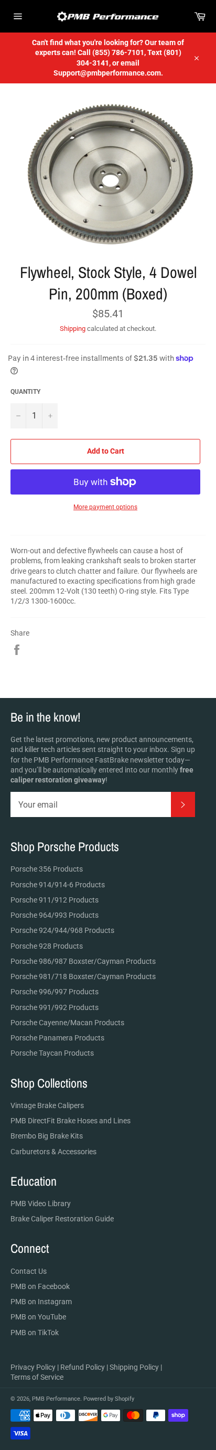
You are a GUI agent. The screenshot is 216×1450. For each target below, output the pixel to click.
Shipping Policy (134, 1367)
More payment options (105, 507)
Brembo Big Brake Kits (46, 1136)
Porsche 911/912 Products (54, 900)
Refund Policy (82, 1367)
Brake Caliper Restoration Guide (62, 1219)
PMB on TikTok (34, 1332)
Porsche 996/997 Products (54, 991)
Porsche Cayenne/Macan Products (67, 1022)
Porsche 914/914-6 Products (57, 884)
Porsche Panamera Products (57, 1038)
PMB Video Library (40, 1203)
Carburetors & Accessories (53, 1151)
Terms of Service (36, 1377)
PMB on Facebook (40, 1286)
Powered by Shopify (108, 1398)
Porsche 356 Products (46, 869)
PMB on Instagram (41, 1301)
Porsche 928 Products (46, 946)
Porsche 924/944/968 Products (62, 930)
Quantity (25, 391)
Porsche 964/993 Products (54, 915)
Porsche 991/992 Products (54, 1007)
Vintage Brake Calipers (47, 1105)
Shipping (72, 328)
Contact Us (28, 1271)
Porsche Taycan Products (52, 1053)
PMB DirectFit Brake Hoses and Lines (70, 1120)
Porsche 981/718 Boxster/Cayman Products (83, 976)
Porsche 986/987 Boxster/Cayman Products (83, 961)
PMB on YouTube (38, 1317)
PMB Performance (56, 1398)
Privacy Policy (33, 1367)
